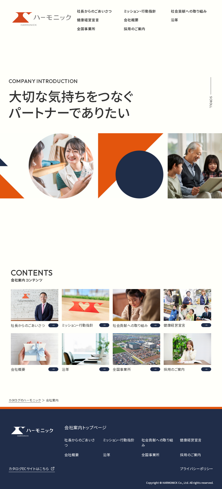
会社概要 (131, 19)
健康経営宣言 (88, 19)
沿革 (174, 19)
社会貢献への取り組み (189, 11)
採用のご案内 (134, 28)
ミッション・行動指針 (140, 11)
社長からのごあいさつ (94, 11)
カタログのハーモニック (25, 400)
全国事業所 (86, 28)
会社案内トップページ (85, 427)
